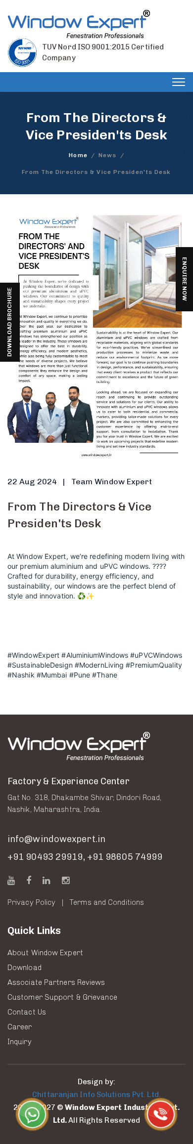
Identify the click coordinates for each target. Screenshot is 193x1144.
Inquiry (19, 1041)
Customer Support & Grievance (62, 997)
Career (19, 1026)
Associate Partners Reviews (56, 982)
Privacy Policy (31, 902)
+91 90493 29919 (45, 856)
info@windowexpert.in (56, 839)
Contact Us (26, 1012)
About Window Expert (45, 952)
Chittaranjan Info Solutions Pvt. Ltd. (96, 1094)
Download (24, 967)
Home (78, 155)
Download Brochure (9, 322)
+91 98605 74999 (125, 856)
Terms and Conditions (106, 902)
